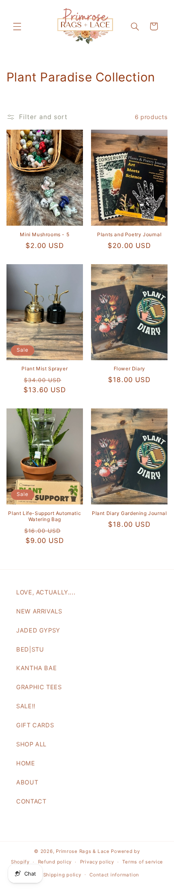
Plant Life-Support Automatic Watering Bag (44, 516)
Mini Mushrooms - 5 (44, 234)
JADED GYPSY (38, 630)
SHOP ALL (31, 744)
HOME (25, 763)
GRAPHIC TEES (39, 687)
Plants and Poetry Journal (129, 234)
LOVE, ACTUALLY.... (45, 592)
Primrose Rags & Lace (83, 851)
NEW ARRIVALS (39, 611)
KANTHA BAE (36, 668)
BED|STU (30, 649)
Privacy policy (97, 862)
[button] (17, 26)
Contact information (114, 875)
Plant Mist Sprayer (44, 368)
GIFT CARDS (35, 725)
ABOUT (27, 782)
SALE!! (26, 706)
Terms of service (142, 862)
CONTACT (31, 801)
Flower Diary (129, 368)
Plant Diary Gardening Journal (129, 513)
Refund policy (55, 862)
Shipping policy (62, 875)
